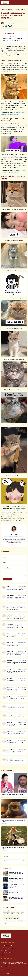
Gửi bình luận (7, 579)
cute (14, 915)
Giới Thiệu (4, 950)
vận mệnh (5, 920)
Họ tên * (4, 557)
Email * (4, 562)
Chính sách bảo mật (6, 945)
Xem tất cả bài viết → (14, 545)
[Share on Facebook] (6, 26)
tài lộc (18, 913)
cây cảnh (5, 923)
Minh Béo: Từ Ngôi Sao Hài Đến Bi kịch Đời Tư (12, 794)
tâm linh (9, 915)
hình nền (16, 910)
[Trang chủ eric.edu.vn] (5, 2)
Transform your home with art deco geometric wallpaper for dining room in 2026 (16, 880)
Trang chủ (3, 9)
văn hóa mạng (16, 918)
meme (21, 910)
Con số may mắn (12, 920)
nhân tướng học (6, 913)
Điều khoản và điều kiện (7, 948)
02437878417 (5, 967)
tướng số (19, 920)
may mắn (5, 918)
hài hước (13, 913)
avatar (5, 915)
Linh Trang (14, 534)
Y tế (23, 920)
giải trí (22, 913)
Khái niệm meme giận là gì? (9, 36)
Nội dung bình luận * (7, 567)
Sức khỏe (18, 915)
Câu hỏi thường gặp (6, 952)
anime (11, 910)
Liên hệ (3, 955)
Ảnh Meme (9, 9)
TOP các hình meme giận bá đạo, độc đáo (12, 40)
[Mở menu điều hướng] (25, 2)
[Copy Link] (11, 26)
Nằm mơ (10, 918)
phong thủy (6, 910)
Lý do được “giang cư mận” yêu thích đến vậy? (13, 38)
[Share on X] (9, 26)
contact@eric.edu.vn (7, 969)
